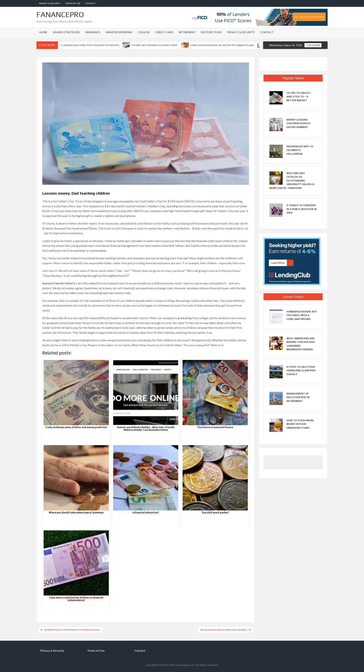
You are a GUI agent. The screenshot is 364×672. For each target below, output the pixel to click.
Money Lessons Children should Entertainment (298, 123)
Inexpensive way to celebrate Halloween (299, 150)
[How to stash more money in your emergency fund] (276, 424)
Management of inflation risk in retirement (298, 397)
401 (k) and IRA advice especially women (223, 629)
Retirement (187, 32)
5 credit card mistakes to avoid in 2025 (131, 45)
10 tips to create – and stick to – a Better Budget (299, 96)
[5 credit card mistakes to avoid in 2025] (104, 45)
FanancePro (60, 14)
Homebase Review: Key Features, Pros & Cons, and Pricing (301, 315)
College (144, 32)
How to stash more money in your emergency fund (300, 424)
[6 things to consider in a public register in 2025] (276, 209)
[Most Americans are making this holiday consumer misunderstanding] (276, 342)
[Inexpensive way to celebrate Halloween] (276, 151)
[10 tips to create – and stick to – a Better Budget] (276, 97)
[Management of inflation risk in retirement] (276, 398)
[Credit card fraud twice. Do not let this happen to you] (162, 45)
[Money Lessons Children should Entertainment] (276, 124)
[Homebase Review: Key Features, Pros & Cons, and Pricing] (276, 316)
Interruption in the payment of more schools (72, 629)
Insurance (92, 32)
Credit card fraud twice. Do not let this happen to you (199, 45)
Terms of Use (72, 3)
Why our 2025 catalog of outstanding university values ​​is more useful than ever (291, 180)
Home (43, 32)
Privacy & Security (49, 3)
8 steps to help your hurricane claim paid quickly (301, 370)
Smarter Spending (119, 32)
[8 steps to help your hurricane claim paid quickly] (276, 371)
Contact (90, 3)
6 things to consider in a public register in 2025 (301, 209)
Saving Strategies (66, 32)
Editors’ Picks (211, 32)
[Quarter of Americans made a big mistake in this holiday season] (238, 45)
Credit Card (164, 32)
